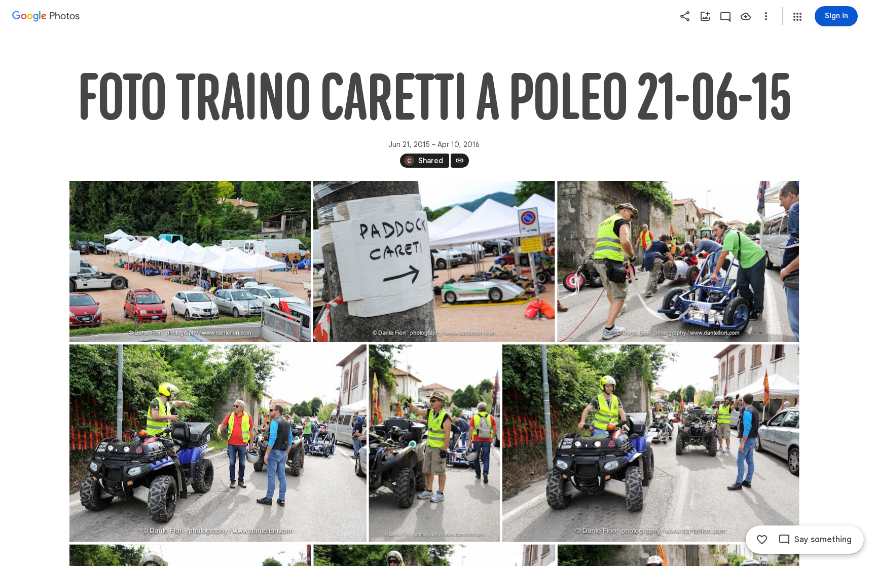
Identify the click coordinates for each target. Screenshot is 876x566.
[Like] (762, 540)
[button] (797, 17)
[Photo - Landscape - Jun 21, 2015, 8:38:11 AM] (434, 261)
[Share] (685, 16)
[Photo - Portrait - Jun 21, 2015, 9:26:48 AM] (434, 443)
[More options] (766, 16)
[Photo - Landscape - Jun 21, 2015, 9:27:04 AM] (650, 443)
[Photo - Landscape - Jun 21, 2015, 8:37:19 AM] (190, 261)
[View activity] (725, 16)
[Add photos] (705, 16)
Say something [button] (823, 540)
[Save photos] (746, 16)
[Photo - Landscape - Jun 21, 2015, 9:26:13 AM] (678, 261)
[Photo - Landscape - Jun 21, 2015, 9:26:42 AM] (218, 443)
